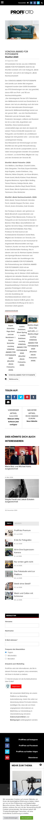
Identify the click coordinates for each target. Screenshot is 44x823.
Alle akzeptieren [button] (26, 818)
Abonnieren (33, 757)
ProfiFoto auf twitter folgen (27, 751)
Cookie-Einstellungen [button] (11, 818)
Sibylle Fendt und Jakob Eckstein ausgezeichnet (19, 500)
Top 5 (9, 523)
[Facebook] (34, 3)
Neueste (18, 523)
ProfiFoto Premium (22, 530)
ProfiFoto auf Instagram (28, 739)
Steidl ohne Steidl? (22, 583)
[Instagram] (31, 3)
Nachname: (9, 631)
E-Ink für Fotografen (22, 540)
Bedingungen (15, 720)
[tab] (9, 524)
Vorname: (8, 621)
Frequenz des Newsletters (15, 649)
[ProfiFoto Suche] (41, 2)
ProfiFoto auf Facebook (28, 745)
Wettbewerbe (13, 379)
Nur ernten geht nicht (23, 561)
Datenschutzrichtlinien (18, 717)
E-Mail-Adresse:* (11, 640)
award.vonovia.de (11, 311)
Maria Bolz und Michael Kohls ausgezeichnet (18, 467)
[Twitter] (38, 3)
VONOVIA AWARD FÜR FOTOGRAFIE (22, 375)
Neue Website (32, 418)
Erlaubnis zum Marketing (14, 664)
